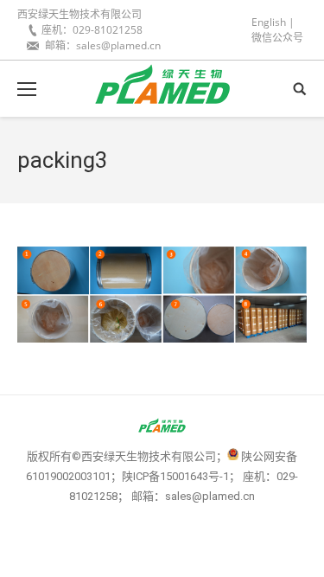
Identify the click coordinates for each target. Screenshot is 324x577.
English (268, 22)
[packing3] (162, 295)
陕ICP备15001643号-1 (175, 476)
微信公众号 (277, 37)
